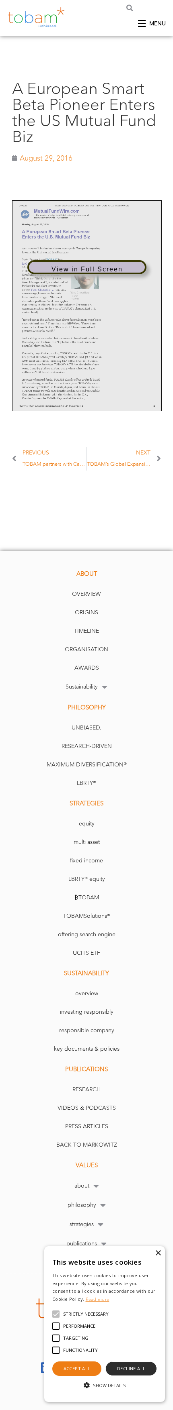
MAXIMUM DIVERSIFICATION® (87, 764)
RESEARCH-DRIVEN (87, 746)
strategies (82, 1224)
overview (86, 993)
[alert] (104, 1324)
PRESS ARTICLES (86, 1126)
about (81, 1185)
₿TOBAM (86, 897)
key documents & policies (86, 1048)
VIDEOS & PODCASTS (87, 1107)
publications (81, 1243)
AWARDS (86, 667)
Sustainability (82, 686)
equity (87, 823)
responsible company (86, 1030)
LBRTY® (86, 783)
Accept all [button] (77, 1368)
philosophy (82, 1205)
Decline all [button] (131, 1368)
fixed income (86, 860)
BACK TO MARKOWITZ (86, 1144)
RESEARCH (86, 1089)
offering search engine (86, 934)
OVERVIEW (86, 594)
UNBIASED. (86, 727)
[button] (129, 7)
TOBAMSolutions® (86, 916)
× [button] (158, 1253)
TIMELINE (86, 631)
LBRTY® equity (86, 879)
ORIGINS (86, 612)
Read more (97, 1299)
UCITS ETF (86, 953)
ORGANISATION (86, 649)
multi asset (87, 842)
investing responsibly (86, 1012)
